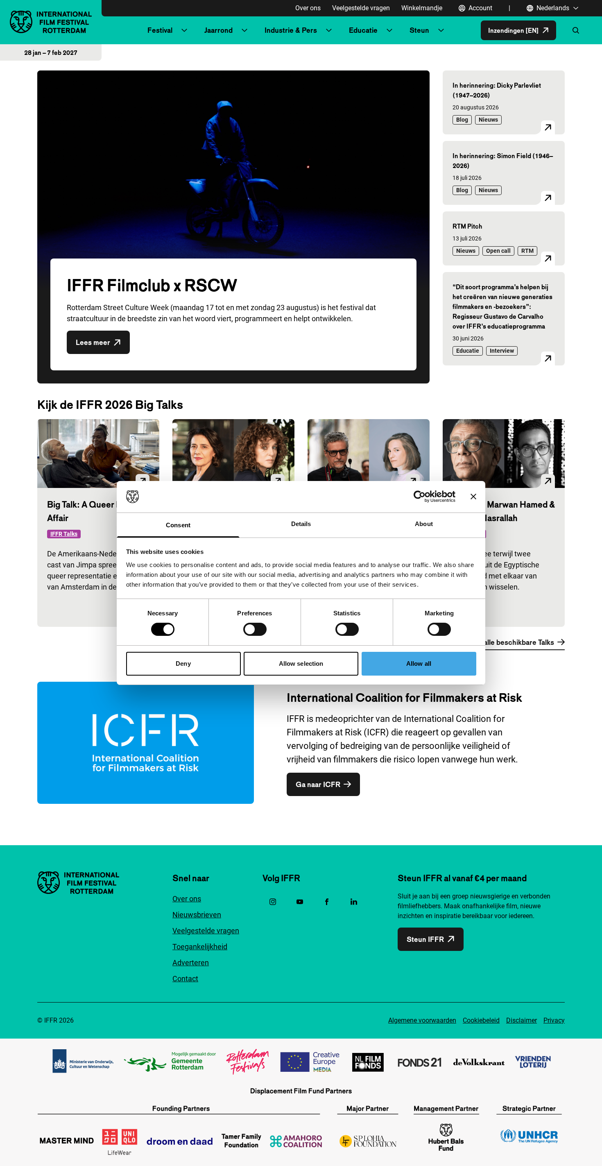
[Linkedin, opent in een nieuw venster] (354, 902)
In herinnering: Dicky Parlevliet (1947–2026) (497, 90)
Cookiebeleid (481, 1020)
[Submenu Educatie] (389, 30)
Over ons (308, 8)
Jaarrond (218, 30)
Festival (159, 30)
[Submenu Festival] (184, 30)
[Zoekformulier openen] (576, 30)
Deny (183, 663)
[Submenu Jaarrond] (244, 30)
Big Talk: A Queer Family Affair (94, 511)
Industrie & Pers (291, 30)
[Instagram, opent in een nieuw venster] (273, 902)
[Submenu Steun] (441, 30)
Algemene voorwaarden (422, 1020)
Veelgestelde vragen (361, 8)
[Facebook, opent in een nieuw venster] (327, 902)
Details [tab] (301, 523)
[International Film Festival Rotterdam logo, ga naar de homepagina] (51, 22)
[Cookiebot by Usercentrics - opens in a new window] (419, 496)
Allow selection (301, 663)
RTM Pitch (467, 226)
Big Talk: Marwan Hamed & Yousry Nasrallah (504, 511)
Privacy (554, 1020)
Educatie (363, 30)
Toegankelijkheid (199, 946)
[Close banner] (473, 496)
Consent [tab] (178, 525)
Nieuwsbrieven (196, 914)
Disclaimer (521, 1020)
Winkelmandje (421, 8)
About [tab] (424, 523)
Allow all (418, 663)
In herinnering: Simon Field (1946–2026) (503, 160)
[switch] (255, 629)
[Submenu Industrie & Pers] (329, 30)
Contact (185, 978)
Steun (419, 30)
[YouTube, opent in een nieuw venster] (300, 902)
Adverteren (190, 962)
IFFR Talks (63, 534)
